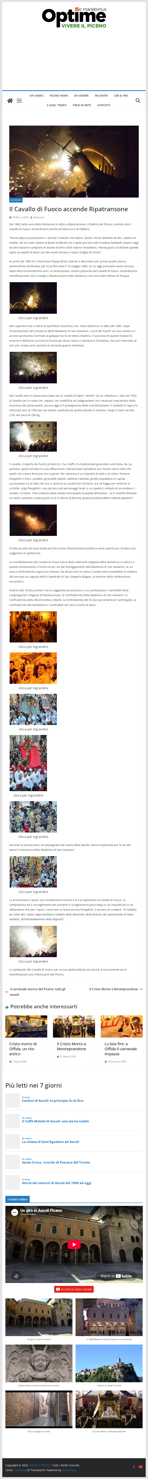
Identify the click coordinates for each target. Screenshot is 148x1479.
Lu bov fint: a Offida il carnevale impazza (121, 1048)
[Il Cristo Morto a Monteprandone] (74, 1018)
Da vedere (81, 95)
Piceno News (59, 95)
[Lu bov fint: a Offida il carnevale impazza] (122, 1018)
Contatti (103, 105)
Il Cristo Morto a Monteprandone (113, 989)
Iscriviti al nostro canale (76, 1289)
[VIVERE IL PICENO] (10, 100)
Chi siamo (36, 95)
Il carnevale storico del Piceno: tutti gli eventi (37, 992)
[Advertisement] (74, 61)
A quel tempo (57, 105)
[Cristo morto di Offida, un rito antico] (26, 1018)
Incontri (101, 95)
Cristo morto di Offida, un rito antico (23, 1048)
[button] (39, 1321)
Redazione (38, 217)
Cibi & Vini (121, 95)
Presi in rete (82, 105)
